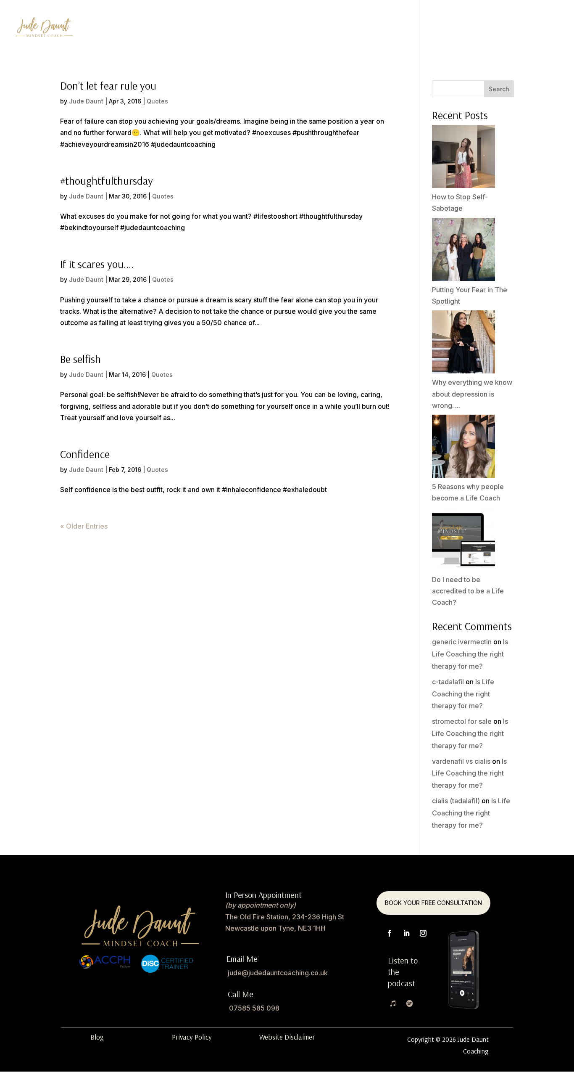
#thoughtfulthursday (106, 181)
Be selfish (80, 359)
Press (506, 29)
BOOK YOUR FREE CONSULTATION (433, 902)
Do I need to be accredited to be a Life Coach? (468, 590)
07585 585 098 (254, 1008)
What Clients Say (456, 29)
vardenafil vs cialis (461, 761)
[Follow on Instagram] (423, 933)
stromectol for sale (462, 721)
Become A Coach (386, 29)
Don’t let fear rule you (108, 86)
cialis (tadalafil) (456, 801)
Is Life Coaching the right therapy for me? (470, 654)
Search (499, 89)
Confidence (85, 454)
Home (267, 29)
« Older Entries (84, 526)
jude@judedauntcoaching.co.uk (278, 973)
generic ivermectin (462, 642)
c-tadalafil (448, 682)
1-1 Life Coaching (317, 29)
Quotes (157, 101)
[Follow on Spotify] (409, 1003)
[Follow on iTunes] (393, 1003)
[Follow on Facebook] (389, 933)
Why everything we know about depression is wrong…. (472, 393)
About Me (544, 29)
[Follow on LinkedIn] (406, 933)
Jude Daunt (86, 101)
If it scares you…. (97, 264)
